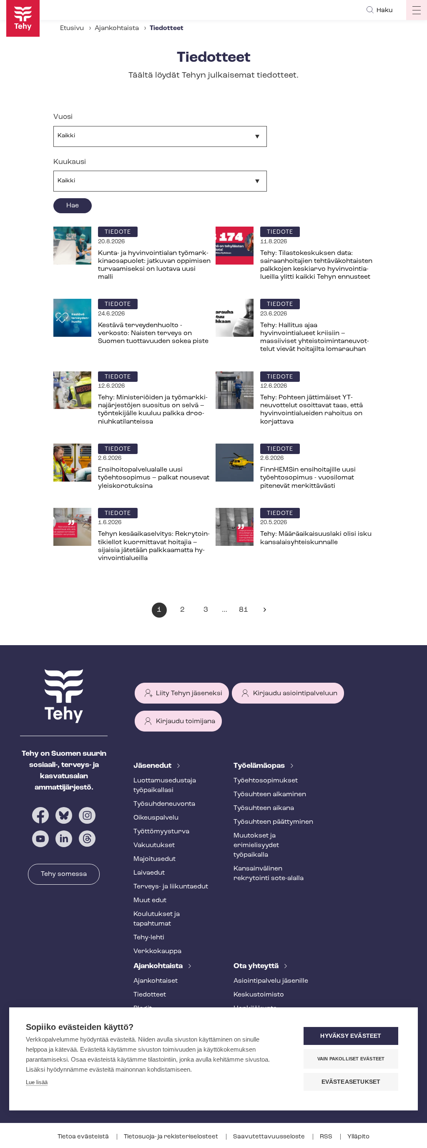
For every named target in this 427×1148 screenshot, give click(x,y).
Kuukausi (69, 162)
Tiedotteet (149, 995)
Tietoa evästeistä (84, 1137)
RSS (327, 1137)
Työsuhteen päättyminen (273, 822)
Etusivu (72, 28)
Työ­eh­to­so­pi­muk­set (266, 780)
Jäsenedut (153, 766)
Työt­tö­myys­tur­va (161, 831)
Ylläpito (358, 1137)
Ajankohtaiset (155, 981)
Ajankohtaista (117, 28)
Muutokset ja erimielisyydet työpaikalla (256, 845)
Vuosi (63, 117)
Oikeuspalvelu (155, 818)
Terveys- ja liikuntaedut (170, 886)
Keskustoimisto (259, 995)
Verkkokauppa (157, 951)
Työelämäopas (260, 766)
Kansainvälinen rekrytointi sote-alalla (269, 873)
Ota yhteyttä (257, 966)
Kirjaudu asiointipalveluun (295, 693)
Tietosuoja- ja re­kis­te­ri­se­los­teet (171, 1137)
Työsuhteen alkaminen (270, 794)
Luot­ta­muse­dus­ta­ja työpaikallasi (164, 785)
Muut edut (149, 900)
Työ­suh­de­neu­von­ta (164, 804)
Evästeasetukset (351, 1082)
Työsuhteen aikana (264, 808)
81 (245, 612)
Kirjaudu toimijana (185, 721)
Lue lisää (37, 1082)
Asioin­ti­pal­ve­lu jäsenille (271, 981)
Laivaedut (149, 873)
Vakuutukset (154, 845)
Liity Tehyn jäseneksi (189, 693)
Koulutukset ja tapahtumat (156, 919)
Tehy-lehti (148, 937)
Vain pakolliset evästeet (351, 1058)
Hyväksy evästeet (350, 1036)
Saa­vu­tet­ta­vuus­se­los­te (269, 1137)
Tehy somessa (64, 874)
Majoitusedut (154, 859)
